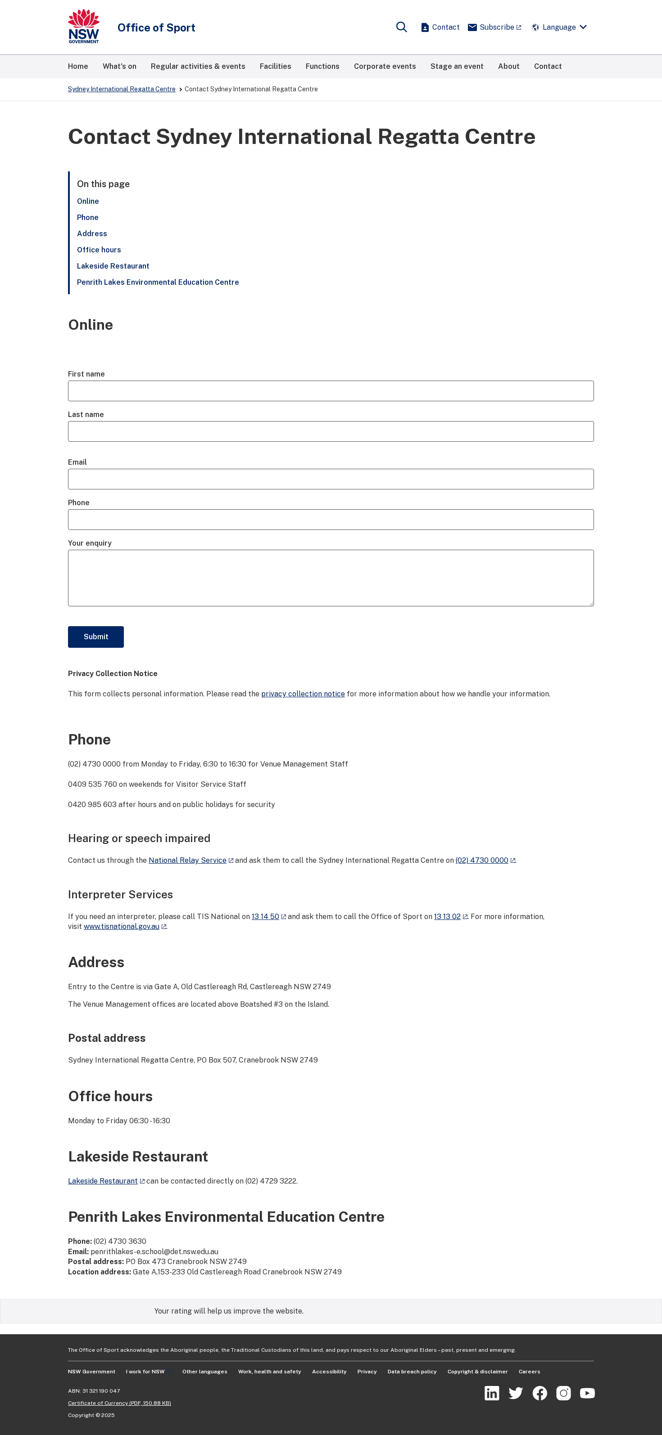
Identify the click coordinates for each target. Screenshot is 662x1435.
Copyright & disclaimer (478, 1371)
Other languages (204, 1371)
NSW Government (91, 1371)
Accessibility (329, 1371)
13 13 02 (447, 916)
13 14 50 (265, 916)
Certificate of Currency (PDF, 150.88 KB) (119, 1403)
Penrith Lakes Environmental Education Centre (158, 282)
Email (77, 462)
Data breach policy (412, 1371)
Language (559, 27)
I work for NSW (145, 1371)
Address (92, 233)
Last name (86, 414)
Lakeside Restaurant (114, 266)
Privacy (367, 1371)
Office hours (99, 250)
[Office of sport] (84, 27)
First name (86, 374)
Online (88, 201)
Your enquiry (90, 543)
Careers (529, 1371)
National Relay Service (188, 860)
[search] (402, 27)
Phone (88, 217)
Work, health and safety (269, 1371)
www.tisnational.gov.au (121, 926)
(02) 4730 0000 (482, 860)
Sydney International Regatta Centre (122, 89)
